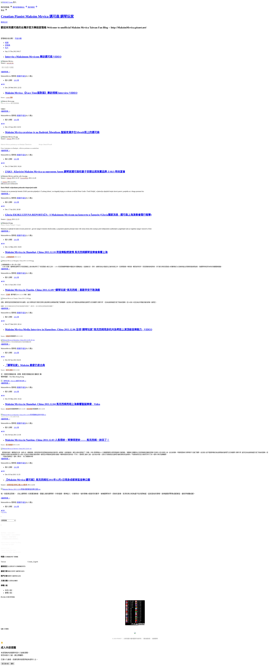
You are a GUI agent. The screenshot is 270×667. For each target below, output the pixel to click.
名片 (6, 48)
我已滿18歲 (5, 663)
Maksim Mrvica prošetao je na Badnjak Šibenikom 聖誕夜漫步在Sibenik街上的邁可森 (52, 132)
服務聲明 (155, 638)
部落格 (7, 45)
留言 (24, 76)
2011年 (16, 80)
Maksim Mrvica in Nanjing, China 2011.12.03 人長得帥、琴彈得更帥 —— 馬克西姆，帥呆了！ (57, 440)
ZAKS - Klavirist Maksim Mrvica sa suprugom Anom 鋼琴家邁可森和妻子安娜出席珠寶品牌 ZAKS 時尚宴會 (65, 171)
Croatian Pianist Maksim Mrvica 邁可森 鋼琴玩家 (37, 16)
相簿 (6, 43)
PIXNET (119, 638)
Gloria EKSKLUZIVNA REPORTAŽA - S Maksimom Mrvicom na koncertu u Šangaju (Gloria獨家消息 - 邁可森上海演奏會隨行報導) (78, 214)
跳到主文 (4, 22)
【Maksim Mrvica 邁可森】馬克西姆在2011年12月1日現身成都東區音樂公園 (47, 479)
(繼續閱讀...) (5, 72)
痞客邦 (19, 76)
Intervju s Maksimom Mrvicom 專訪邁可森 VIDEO (33, 56)
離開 (12, 663)
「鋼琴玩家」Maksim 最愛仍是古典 (25, 365)
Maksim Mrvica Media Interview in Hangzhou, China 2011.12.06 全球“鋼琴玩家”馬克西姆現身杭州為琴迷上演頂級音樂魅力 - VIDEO (78, 329)
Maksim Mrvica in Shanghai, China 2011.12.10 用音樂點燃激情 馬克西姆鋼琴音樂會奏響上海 (56, 252)
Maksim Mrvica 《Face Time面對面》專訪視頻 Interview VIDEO (41, 92)
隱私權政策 (146, 638)
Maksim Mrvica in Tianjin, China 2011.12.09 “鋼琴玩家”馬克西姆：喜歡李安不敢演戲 (52, 290)
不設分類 (18, 38)
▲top (3, 84)
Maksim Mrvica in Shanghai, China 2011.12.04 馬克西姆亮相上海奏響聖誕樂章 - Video (52, 404)
